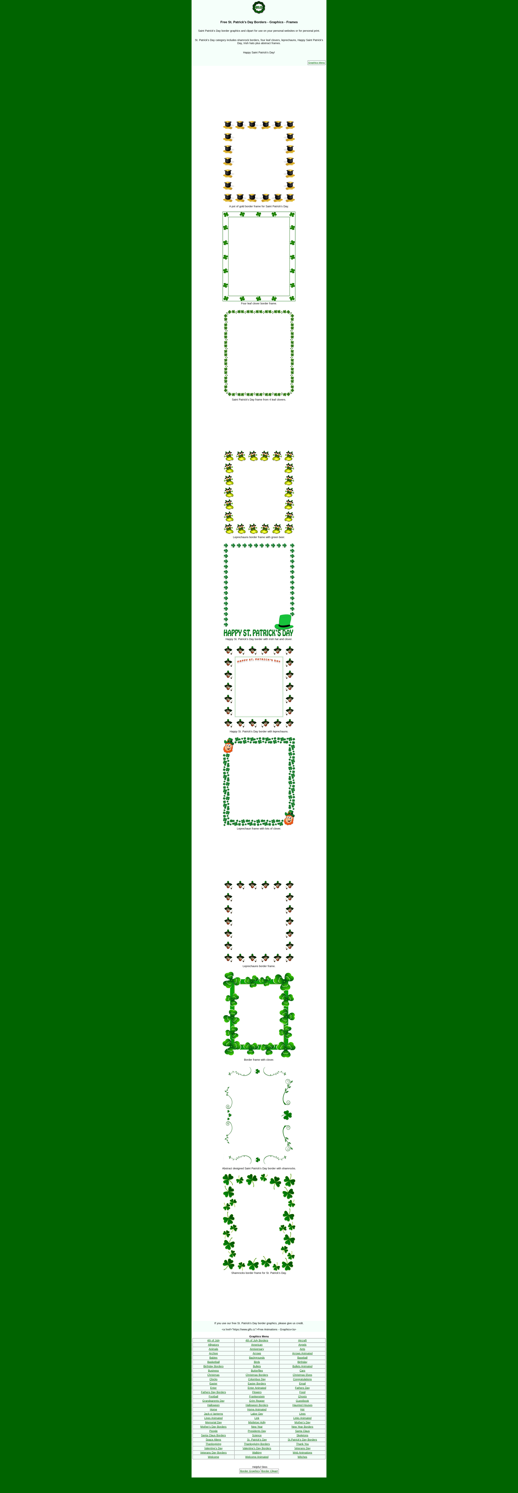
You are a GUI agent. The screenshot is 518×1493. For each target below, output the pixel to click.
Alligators (213, 1344)
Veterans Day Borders (213, 1452)
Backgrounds (257, 1357)
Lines (302, 1413)
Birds (257, 1361)
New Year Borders (302, 1426)
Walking (257, 1452)
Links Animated (302, 1418)
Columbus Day (257, 1379)
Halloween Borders (257, 1405)
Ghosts (302, 1396)
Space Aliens (213, 1439)
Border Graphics (250, 1471)
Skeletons (302, 1435)
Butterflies (257, 1370)
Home (213, 1409)
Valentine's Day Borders (257, 1448)
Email (302, 1383)
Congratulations (302, 1379)
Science (257, 1435)
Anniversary (257, 1348)
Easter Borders (257, 1383)
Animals (213, 1348)
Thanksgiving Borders (257, 1443)
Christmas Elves (302, 1374)
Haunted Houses (302, 1405)
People (213, 1430)
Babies (213, 1357)
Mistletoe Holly (257, 1422)
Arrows (257, 1353)
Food (302, 1392)
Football (213, 1396)
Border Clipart (269, 1471)
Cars (302, 1370)
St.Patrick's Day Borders (302, 1439)
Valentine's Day (213, 1448)
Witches (302, 1456)
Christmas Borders (257, 1374)
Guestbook (302, 1400)
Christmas (213, 1374)
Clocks (213, 1379)
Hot (302, 1409)
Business (213, 1370)
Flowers (257, 1392)
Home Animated (256, 1409)
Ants (302, 1348)
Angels (302, 1344)
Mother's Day (302, 1422)
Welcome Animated (256, 1456)
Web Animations (302, 1452)
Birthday (302, 1361)
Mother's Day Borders (213, 1426)
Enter (213, 1387)
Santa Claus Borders (213, 1435)
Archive (213, 1353)
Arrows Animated (302, 1353)
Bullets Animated (302, 1366)
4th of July (213, 1340)
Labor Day (257, 1413)
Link (256, 1418)
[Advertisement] (259, 92)
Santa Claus (302, 1430)
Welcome (213, 1456)
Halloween (213, 1405)
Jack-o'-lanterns (213, 1413)
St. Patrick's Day (257, 1439)
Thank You (302, 1443)
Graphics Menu (316, 62)
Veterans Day (302, 1448)
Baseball (302, 1357)
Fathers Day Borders (213, 1392)
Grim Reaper (257, 1400)
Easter (213, 1383)
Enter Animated (257, 1387)
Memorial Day (213, 1422)
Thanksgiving (213, 1443)
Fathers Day (302, 1387)
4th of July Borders (257, 1340)
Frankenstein (257, 1396)
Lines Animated (213, 1418)
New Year (257, 1426)
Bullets (257, 1366)
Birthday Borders (213, 1366)
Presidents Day (257, 1430)
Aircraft (302, 1340)
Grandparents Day (213, 1400)
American (257, 1344)
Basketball (213, 1361)
